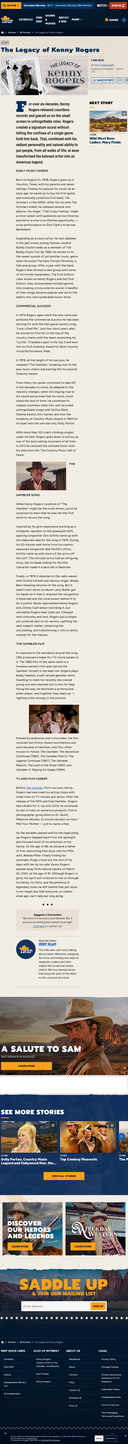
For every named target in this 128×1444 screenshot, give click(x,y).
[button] (125, 1436)
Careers (73, 1390)
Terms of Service (110, 1405)
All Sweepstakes (12, 1393)
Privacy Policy (108, 1359)
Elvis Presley (42, 1373)
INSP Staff (108, 65)
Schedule (26, 19)
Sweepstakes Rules (111, 1397)
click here (38, 926)
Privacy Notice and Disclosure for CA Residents (111, 1378)
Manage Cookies (109, 1367)
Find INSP (39, 19)
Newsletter (74, 1359)
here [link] (26, 1440)
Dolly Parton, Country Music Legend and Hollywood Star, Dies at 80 (28, 1163)
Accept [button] (99, 1438)
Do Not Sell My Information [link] (50, 1440)
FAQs (71, 1382)
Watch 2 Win (63, 19)
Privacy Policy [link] (32, 1438)
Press (71, 1405)
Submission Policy (110, 1389)
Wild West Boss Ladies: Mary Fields (105, 140)
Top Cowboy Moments (78, 1159)
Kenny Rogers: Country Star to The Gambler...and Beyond (47, 1363)
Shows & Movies (50, 19)
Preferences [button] (111, 1438)
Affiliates (73, 1398)
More (75, 19)
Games (7, 1374)
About (72, 1367)
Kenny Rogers (43, 1381)
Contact (73, 1374)
